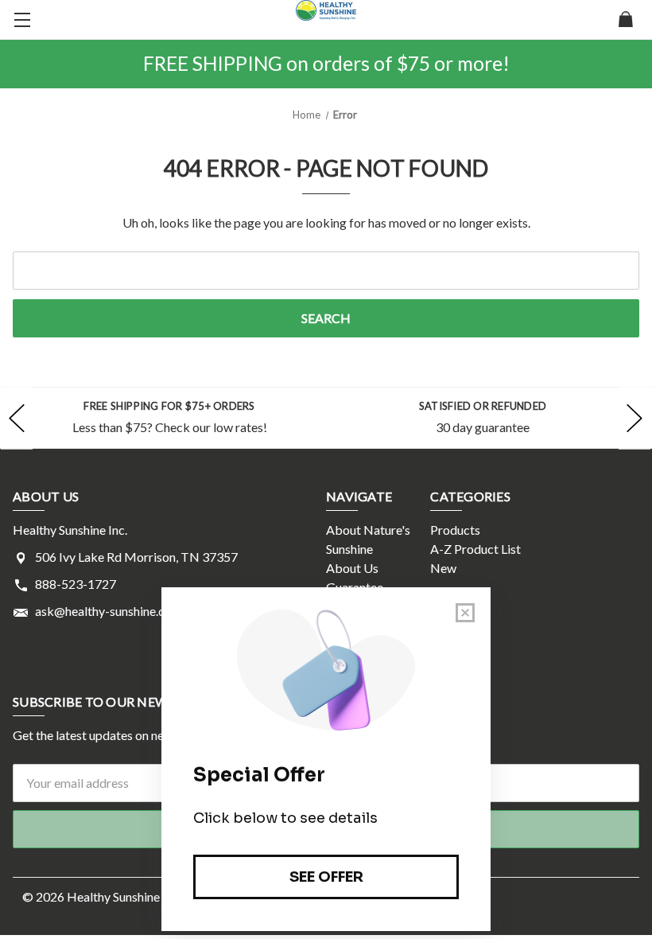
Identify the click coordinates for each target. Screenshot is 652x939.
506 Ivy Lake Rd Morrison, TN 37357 (136, 556)
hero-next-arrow (634, 418)
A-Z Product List (475, 548)
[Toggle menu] (20, 20)
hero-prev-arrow (17, 418)
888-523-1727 (75, 583)
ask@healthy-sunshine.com (108, 610)
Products (455, 529)
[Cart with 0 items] (626, 21)
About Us (352, 567)
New (443, 567)
